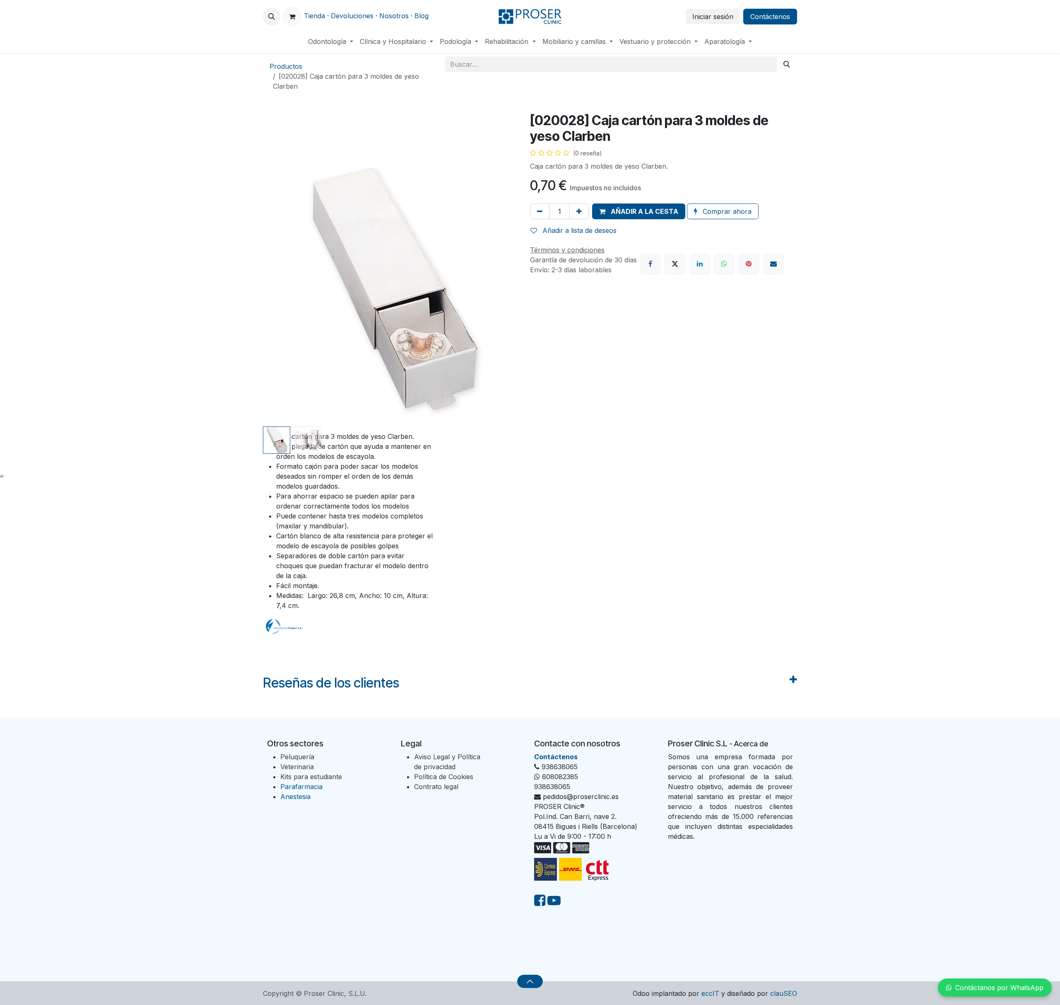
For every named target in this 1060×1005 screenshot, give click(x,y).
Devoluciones (352, 16)
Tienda (314, 16)
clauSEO (783, 993)
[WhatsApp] (724, 264)
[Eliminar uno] (539, 211)
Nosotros (394, 16)
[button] (271, 16)
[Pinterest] (749, 264)
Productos (286, 66)
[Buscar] (786, 64)
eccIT (710, 993)
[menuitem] (331, 41)
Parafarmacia (301, 786)
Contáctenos (770, 16)
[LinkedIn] (700, 264)
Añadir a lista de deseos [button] (578, 230)
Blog (421, 16)
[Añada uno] (579, 211)
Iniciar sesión (712, 16)
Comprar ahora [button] (726, 211)
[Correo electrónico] (773, 264)
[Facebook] (650, 264)
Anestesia (295, 796)
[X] (675, 264)
